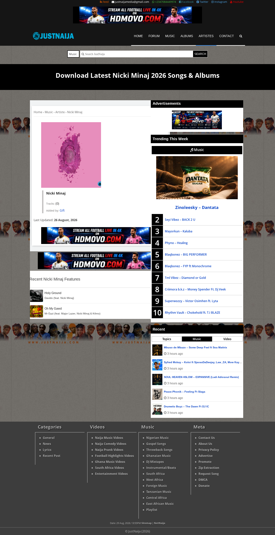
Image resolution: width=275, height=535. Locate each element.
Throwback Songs (159, 450)
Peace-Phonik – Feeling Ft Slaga (184, 391)
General (49, 438)
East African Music (160, 504)
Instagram (220, 2)
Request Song (208, 474)
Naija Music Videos (109, 438)
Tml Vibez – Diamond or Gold (185, 278)
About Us (205, 444)
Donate (204, 486)
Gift (62, 210)
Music (170, 36)
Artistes (206, 36)
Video (227, 339)
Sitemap (146, 523)
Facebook (187, 2)
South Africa (155, 474)
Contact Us (206, 438)
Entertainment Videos (111, 474)
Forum (154, 36)
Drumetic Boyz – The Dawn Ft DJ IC (186, 406)
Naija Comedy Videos (110, 444)
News (47, 444)
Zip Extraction (208, 468)
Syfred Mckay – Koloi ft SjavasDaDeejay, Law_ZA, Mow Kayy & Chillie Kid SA (213, 362)
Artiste (60, 112)
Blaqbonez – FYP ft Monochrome (188, 266)
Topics (166, 339)
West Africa (154, 480)
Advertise (205, 456)
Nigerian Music (157, 438)
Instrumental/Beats (161, 468)
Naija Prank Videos (109, 450)
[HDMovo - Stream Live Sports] (137, 22)
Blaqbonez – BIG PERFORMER (186, 254)
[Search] (241, 36)
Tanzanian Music (158, 492)
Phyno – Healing (176, 243)
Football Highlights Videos (114, 456)
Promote (204, 462)
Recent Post (51, 456)
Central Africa (156, 498)
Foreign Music (156, 486)
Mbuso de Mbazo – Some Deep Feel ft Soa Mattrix (195, 347)
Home (138, 36)
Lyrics (47, 450)
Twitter (203, 2)
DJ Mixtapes (155, 462)
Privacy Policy (208, 450)
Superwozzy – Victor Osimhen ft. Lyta (191, 301)
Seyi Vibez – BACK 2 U (180, 220)
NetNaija (159, 523)
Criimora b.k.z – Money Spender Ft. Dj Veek (195, 289)
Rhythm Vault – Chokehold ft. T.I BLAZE (192, 313)
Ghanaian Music (158, 456)
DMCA (202, 480)
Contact (226, 36)
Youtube (238, 2)
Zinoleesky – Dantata (197, 207)
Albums (187, 36)
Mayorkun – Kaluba (178, 231)
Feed (105, 2)
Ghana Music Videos (110, 462)
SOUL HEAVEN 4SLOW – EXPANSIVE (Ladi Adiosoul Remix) (201, 377)
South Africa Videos (109, 468)
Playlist (151, 510)
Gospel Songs (156, 444)
